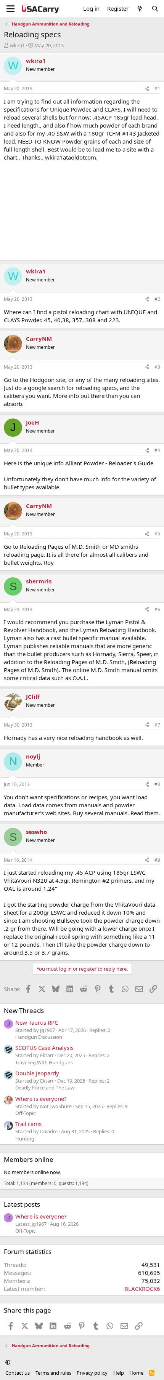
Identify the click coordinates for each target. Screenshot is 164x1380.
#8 (157, 784)
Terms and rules (53, 1372)
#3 (157, 367)
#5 (157, 533)
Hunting (24, 1138)
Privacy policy (92, 1372)
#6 (157, 609)
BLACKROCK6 (142, 1288)
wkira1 (17, 45)
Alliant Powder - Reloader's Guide (109, 463)
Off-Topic (25, 1113)
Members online (28, 1159)
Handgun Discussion (38, 1036)
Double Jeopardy (37, 1073)
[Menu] (10, 8)
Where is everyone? (41, 1098)
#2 (157, 299)
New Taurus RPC (36, 1022)
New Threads (24, 1010)
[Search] (155, 9)
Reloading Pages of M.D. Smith (60, 546)
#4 (157, 450)
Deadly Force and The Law (44, 1087)
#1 (157, 88)
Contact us (17, 1372)
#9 (157, 860)
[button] (8, 1362)
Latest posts (22, 1204)
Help (118, 1372)
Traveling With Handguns (44, 1062)
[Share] (147, 89)
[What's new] (139, 9)
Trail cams (28, 1124)
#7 (157, 725)
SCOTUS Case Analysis (44, 1047)
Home (136, 1372)
